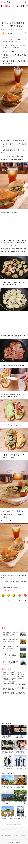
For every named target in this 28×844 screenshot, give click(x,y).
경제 (22, 6)
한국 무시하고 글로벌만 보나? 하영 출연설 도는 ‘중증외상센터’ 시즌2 (7, 747)
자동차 (4, 664)
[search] (25, 2)
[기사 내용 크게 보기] (25, 33)
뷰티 (13, 6)
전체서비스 (17, 837)
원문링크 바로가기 (6, 590)
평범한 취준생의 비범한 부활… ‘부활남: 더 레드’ (20, 762)
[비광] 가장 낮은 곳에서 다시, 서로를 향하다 (7, 731)
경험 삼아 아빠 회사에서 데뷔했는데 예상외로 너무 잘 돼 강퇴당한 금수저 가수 (20, 747)
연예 (18, 6)
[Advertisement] (14, 13)
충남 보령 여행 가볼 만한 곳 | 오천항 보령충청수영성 (7, 812)
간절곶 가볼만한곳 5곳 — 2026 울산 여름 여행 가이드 (7, 797)
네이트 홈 (10, 837)
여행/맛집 (7, 6)
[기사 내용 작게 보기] (23, 33)
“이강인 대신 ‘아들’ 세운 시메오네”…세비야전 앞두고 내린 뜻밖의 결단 (7, 762)
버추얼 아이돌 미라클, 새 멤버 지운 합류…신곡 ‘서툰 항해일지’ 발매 (20, 732)
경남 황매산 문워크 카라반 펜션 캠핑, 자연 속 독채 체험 (7, 782)
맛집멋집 (5, 643)
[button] (24, 840)
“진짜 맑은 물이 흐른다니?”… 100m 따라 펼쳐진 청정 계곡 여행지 (10, 655)
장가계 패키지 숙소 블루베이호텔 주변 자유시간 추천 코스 (20, 812)
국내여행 (5, 635)
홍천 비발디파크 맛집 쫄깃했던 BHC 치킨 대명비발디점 (20, 782)
